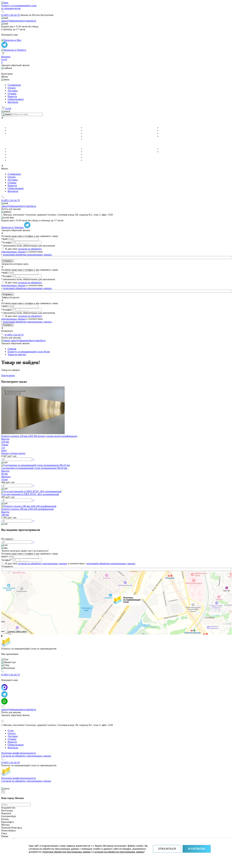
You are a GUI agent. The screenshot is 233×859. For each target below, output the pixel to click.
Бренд (158, 144)
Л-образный (166, 133)
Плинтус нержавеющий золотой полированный (108, 160)
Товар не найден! (17, 354)
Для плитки (13, 133)
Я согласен (196, 848)
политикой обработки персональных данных (27, 254)
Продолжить (8, 375)
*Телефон (6, 242)
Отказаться (167, 848)
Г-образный (166, 127)
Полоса (163, 136)
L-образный (166, 130)
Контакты (13, 102)
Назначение (10, 123)
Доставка (13, 90)
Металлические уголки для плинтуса (26, 148)
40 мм (87, 127)
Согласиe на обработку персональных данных (26, 755)
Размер (82, 123)
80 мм (87, 136)
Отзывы (12, 93)
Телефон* (6, 560)
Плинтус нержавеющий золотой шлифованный (108, 157)
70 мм (87, 133)
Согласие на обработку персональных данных (118, 851)
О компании (14, 85)
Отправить (8, 261)
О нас (11, 730)
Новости (12, 96)
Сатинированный (92, 151)
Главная (12, 348)
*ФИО (4, 239)
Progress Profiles (168, 151)
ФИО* (4, 556)
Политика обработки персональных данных (66, 851)
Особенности (11, 144)
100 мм (87, 139)
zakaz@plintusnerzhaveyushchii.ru (18, 20)
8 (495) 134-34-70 (10, 15)
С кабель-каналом (17, 151)
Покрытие (85, 144)
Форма (159, 123)
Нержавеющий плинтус (172, 148)
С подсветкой (15, 157)
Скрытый (12, 154)
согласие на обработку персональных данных (21, 250)
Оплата (12, 87)
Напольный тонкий (17, 160)
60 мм (87, 130)
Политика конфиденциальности (18, 753)
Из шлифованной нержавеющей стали (103, 148)
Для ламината (15, 127)
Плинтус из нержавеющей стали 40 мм (29, 351)
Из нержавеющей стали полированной (103, 154)
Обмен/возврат (16, 99)
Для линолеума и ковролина (22, 130)
